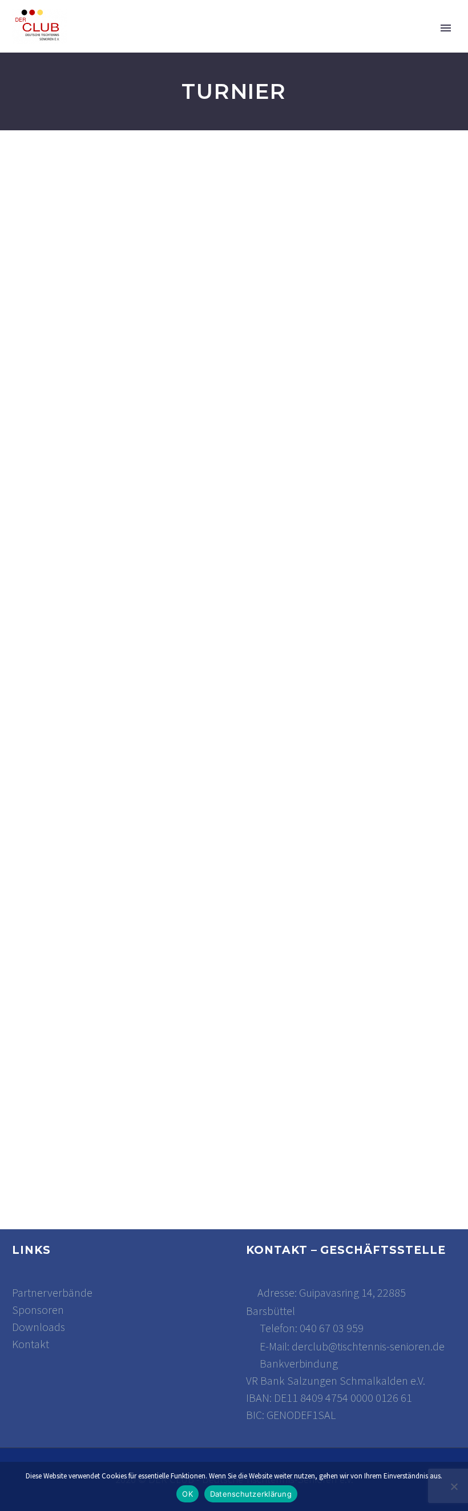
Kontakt (30, 1344)
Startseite (134, 42)
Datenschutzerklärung (251, 1493)
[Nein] (453, 1486)
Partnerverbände (52, 1292)
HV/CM (363, 42)
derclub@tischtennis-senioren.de (368, 1346)
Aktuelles (213, 42)
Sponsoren (38, 1309)
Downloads (38, 1327)
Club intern (294, 42)
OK (187, 1493)
